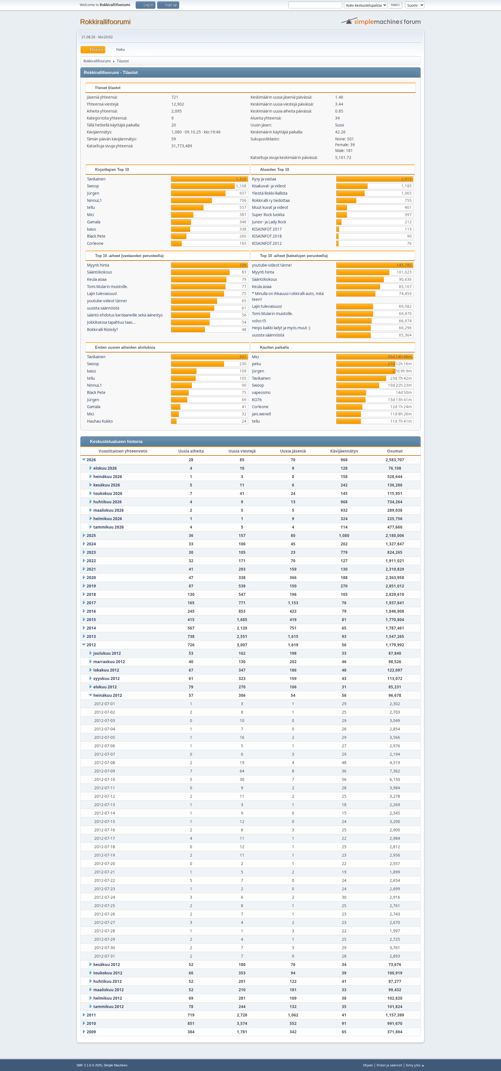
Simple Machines (116, 1065)
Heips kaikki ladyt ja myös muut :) (281, 327)
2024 (91, 544)
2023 (91, 552)
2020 (91, 577)
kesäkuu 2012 (106, 964)
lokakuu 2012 (106, 670)
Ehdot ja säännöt (389, 1065)
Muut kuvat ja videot (270, 207)
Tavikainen (96, 179)
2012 (91, 644)
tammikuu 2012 (108, 1006)
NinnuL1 (94, 200)
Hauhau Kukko (100, 421)
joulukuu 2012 (107, 653)
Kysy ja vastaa (264, 179)
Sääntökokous (99, 272)
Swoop (93, 186)
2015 (91, 619)
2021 (91, 569)
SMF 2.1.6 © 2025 (89, 1065)
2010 (91, 1023)
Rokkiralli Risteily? (102, 329)
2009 (91, 1031)
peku (256, 363)
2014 (91, 628)
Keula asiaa (96, 279)
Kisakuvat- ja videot (269, 186)
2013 (91, 636)
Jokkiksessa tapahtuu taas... (111, 322)
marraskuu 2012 (109, 661)
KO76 (257, 399)
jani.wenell (261, 414)
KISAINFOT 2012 (267, 243)
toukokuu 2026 (107, 493)
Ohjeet (368, 1065)
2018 (91, 594)
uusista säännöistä (103, 308)
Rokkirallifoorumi (105, 22)
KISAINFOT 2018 (267, 236)
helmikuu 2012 (107, 998)
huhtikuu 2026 (107, 501)
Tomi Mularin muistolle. (107, 286)
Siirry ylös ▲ (415, 1065)
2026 (91, 459)
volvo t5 (259, 320)
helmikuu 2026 (107, 518)
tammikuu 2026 (108, 527)
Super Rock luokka (268, 214)
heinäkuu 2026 (107, 476)
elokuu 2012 (105, 687)
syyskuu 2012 (106, 678)
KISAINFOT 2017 (267, 229)
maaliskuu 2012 (108, 989)
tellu (91, 207)
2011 (91, 1015)
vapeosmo (261, 392)
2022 (91, 560)
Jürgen (93, 193)
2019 (91, 586)
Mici (90, 214)
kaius (91, 229)
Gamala (93, 222)
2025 (91, 535)
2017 (91, 602)
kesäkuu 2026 (106, 485)
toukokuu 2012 (107, 973)
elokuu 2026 (105, 468)
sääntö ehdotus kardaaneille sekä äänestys (125, 315)
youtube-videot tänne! (107, 300)
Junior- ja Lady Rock (269, 222)
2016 (91, 611)
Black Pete (96, 236)
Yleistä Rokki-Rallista (269, 193)
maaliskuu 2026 (108, 510)
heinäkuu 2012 (107, 695)
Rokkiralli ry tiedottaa (271, 200)
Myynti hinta (98, 265)
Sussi (339, 125)
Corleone (95, 243)
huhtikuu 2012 (107, 981)
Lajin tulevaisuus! (102, 293)
